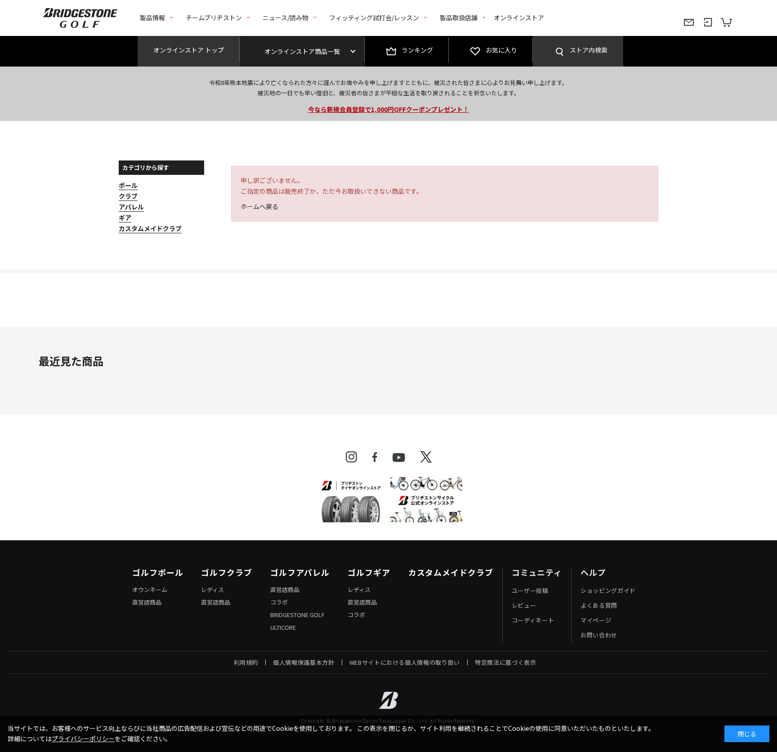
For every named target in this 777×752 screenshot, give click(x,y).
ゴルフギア (369, 573)
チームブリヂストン (214, 17)
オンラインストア (519, 17)
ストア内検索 (588, 49)
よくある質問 (599, 605)
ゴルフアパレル (300, 573)
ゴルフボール (157, 573)
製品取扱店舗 (459, 17)
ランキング (417, 49)
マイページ (596, 620)
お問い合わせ (599, 635)
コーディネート (533, 620)
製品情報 (152, 17)
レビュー (524, 605)
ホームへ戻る (259, 206)
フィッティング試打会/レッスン (374, 17)
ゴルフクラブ (226, 573)
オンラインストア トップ (188, 49)
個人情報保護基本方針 (304, 662)
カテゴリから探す (145, 167)
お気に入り (501, 49)
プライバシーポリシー (83, 738)
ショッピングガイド (608, 590)
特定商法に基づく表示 (505, 662)
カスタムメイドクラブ (450, 573)
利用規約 (246, 662)
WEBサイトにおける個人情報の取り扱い (404, 662)
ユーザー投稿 (530, 590)
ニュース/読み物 (285, 17)
